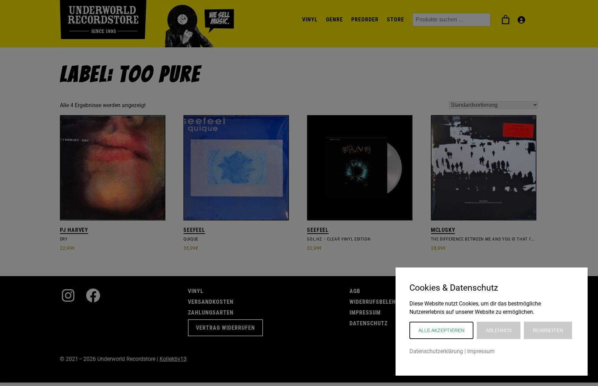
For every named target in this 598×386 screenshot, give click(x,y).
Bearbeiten (548, 330)
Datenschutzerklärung (436, 351)
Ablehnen (498, 330)
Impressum (481, 351)
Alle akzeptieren (441, 330)
